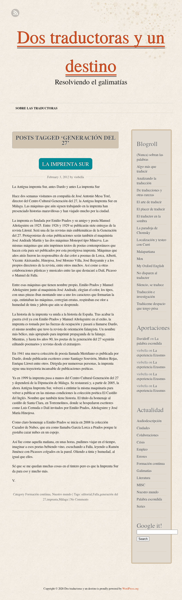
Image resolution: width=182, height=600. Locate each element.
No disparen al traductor (147, 275)
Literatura (143, 477)
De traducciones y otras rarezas (149, 192)
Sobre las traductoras (36, 108)
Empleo (142, 449)
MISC (141, 484)
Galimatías (144, 470)
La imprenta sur (65, 163)
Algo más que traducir (146, 168)
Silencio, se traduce (150, 284)
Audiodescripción (149, 420)
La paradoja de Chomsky (147, 230)
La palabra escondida (149, 341)
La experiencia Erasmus (151, 352)
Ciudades (143, 427)
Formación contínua (37, 494)
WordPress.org (130, 588)
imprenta (52, 499)
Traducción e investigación (146, 294)
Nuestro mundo (61, 494)
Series (141, 506)
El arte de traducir (149, 201)
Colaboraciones (147, 435)
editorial (86, 494)
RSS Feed (15, 13)
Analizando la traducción (146, 180)
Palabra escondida (149, 499)
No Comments (79, 499)
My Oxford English (150, 265)
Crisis (141, 442)
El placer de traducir (151, 209)
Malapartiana (146, 251)
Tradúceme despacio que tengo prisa (151, 306)
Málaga (63, 499)
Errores (142, 456)
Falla (96, 494)
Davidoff (143, 338)
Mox (140, 258)
